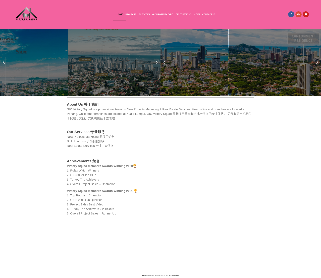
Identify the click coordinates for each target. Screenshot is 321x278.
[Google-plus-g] (298, 14)
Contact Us (208, 14)
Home (120, 14)
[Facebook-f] (291, 14)
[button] (4, 62)
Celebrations (183, 14)
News (197, 14)
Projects (130, 14)
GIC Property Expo (162, 14)
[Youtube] (306, 14)
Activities (144, 14)
